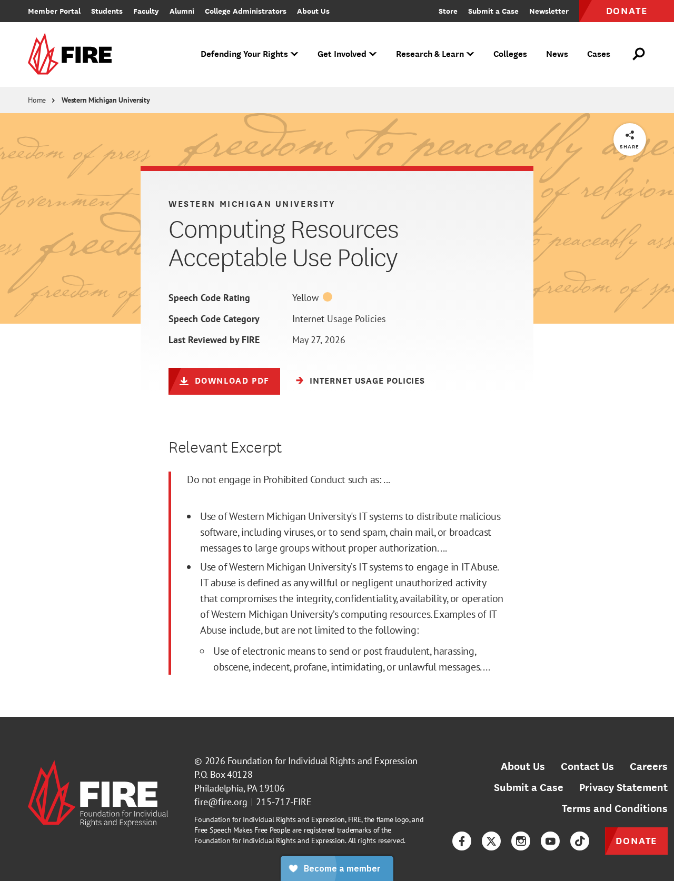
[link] (73, 54)
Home (37, 100)
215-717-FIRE (284, 802)
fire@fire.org (220, 802)
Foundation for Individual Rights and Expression (322, 761)
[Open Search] (639, 54)
